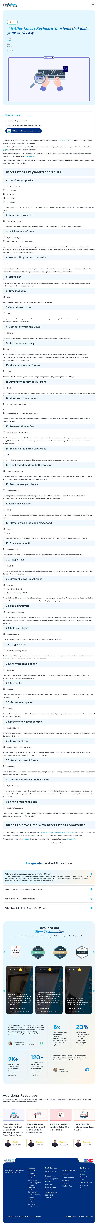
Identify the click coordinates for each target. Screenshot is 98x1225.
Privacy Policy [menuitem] (70, 1216)
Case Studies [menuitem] (84, 1185)
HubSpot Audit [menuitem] (33, 1207)
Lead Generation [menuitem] (68, 1178)
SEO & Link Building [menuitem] (49, 1196)
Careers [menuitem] (82, 1174)
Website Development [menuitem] (50, 1175)
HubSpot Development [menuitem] (32, 1191)
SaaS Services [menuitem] (51, 1168)
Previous (4, 952)
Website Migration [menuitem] (51, 1179)
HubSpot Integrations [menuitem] (32, 1186)
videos (26, 839)
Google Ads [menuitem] (66, 1180)
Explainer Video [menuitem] (50, 1187)
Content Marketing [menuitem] (68, 1170)
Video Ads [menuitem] (49, 1184)
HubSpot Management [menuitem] (32, 1179)
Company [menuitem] (83, 1171)
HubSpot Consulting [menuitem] (31, 1198)
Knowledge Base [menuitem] (86, 1182)
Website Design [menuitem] (50, 1171)
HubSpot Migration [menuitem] (34, 1183)
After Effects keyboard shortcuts (17, 120)
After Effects (62, 140)
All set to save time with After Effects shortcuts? (23, 125)
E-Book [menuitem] (82, 1179)
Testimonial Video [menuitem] (51, 1192)
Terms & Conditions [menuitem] (85, 1216)
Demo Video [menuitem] (49, 1190)
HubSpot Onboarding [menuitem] (32, 1174)
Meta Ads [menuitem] (65, 1183)
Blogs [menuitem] (82, 1188)
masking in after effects (64, 832)
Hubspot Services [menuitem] (31, 1169)
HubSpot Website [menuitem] (34, 1195)
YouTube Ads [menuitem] (67, 1186)
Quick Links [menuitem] (84, 1168)
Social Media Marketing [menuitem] (66, 1174)
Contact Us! (71, 839)
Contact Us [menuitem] (83, 1177)
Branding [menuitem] (48, 1181)
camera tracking (46, 832)
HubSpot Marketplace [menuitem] (32, 1203)
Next (94, 952)
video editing (29, 156)
